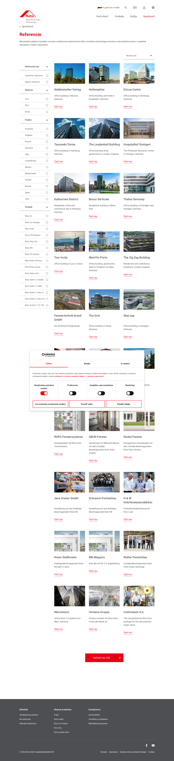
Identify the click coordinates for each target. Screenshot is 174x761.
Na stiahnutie (25, 719)
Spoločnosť (149, 16)
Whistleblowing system (98, 724)
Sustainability (94, 715)
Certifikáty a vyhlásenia (98, 719)
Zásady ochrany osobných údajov (133, 752)
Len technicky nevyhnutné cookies (50, 404)
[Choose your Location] (153, 7)
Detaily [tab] (87, 363)
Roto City (58, 728)
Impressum (113, 752)
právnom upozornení (96, 376)
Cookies (151, 752)
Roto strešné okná (61, 732)
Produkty (119, 16)
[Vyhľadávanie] (125, 7)
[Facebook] (146, 745)
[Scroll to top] (168, 755)
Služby (133, 16)
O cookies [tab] (125, 363)
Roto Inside (58, 719)
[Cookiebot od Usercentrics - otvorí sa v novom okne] (44, 355)
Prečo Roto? (102, 16)
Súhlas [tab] (49, 363)
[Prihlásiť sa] (144, 7)
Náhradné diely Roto (27, 724)
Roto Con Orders (61, 724)
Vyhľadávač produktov (28, 715)
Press (56, 715)
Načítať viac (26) (101, 657)
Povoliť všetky (123, 404)
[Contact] (135, 7)
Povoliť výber (87, 404)
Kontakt (104, 752)
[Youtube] (153, 745)
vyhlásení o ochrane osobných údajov (70, 376)
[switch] (72, 393)
